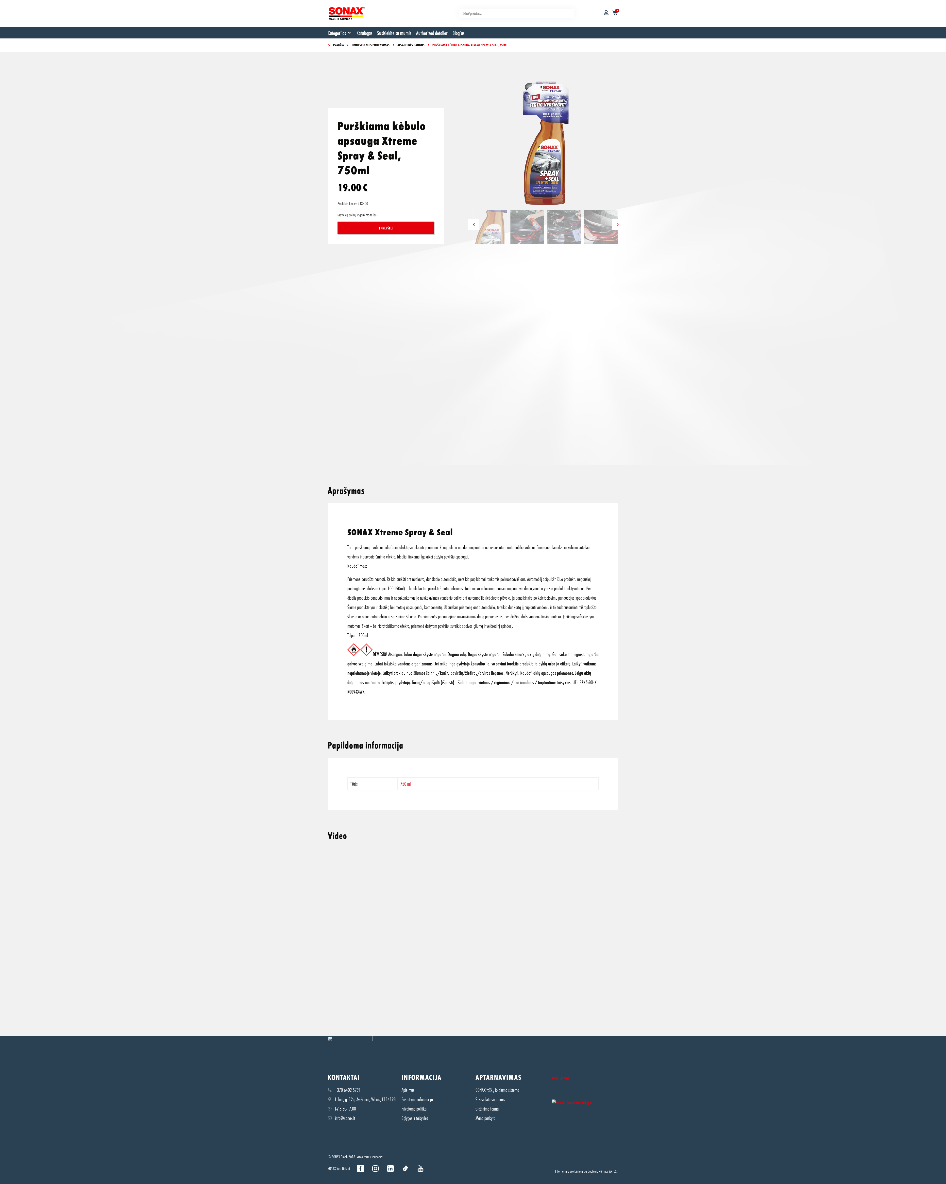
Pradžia (338, 45)
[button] (339, 32)
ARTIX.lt (613, 1171)
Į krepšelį (386, 228)
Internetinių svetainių (568, 1171)
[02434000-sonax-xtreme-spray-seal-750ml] (545, 143)
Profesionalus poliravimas (370, 45)
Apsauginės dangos (410, 45)
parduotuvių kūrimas (596, 1171)
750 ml (405, 783)
